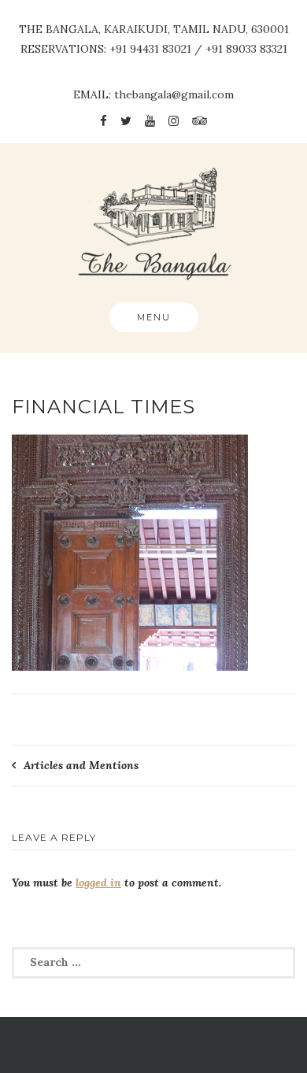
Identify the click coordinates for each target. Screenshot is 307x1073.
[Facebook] (103, 121)
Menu (154, 317)
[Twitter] (126, 121)
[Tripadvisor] (200, 121)
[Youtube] (150, 121)
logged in (98, 882)
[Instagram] (173, 121)
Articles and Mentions (81, 765)
